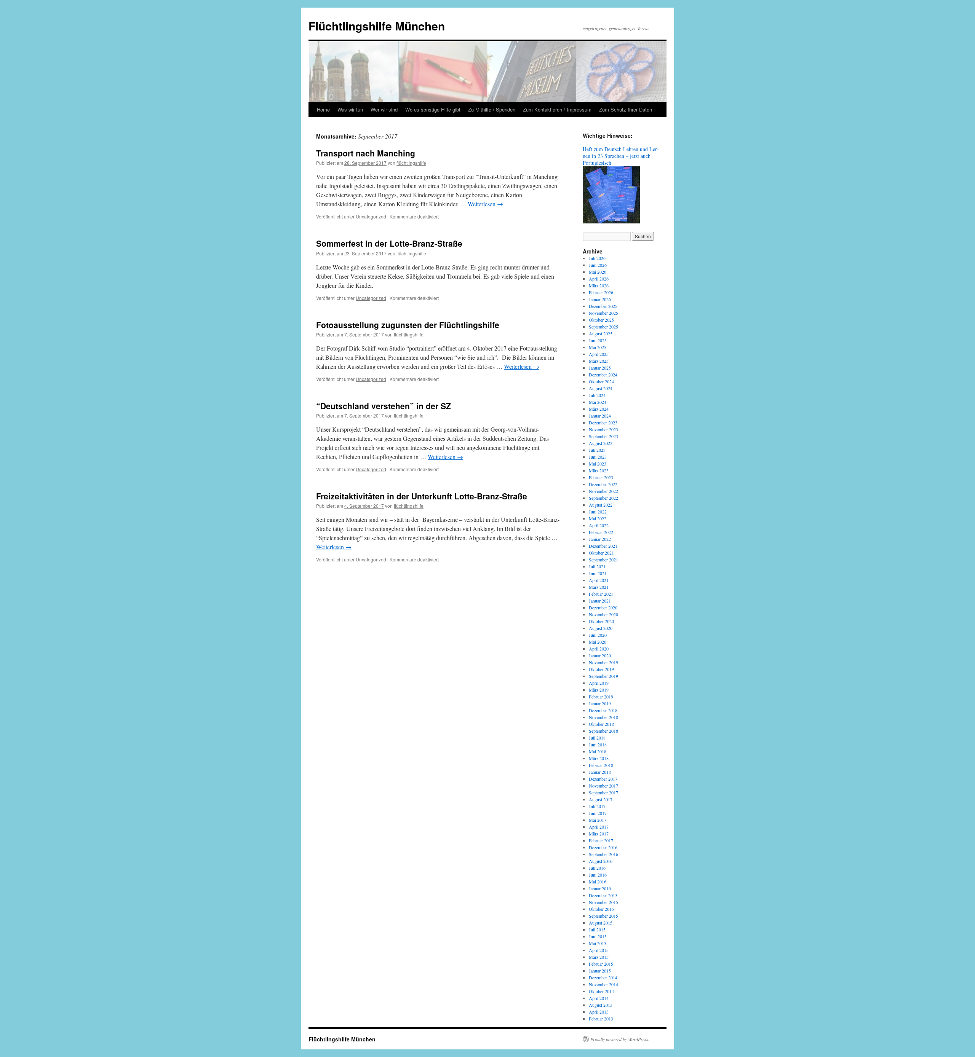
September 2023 (603, 436)
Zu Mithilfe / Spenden (491, 109)
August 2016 (600, 861)
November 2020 (603, 614)
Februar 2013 (601, 1019)
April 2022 (599, 525)
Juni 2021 (598, 573)
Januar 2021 (600, 601)
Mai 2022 (597, 518)
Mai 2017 (597, 820)
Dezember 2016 (603, 847)
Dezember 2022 (603, 484)
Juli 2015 (597, 929)
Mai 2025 (597, 347)
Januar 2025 (600, 368)
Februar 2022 (601, 532)
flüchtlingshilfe (411, 162)
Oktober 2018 (601, 724)
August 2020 (600, 628)
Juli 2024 (597, 395)
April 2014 (599, 998)
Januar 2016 (600, 888)
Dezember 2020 (603, 607)
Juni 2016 (598, 875)
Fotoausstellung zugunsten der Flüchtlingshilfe (407, 324)
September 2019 (603, 676)
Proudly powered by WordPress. (619, 1039)
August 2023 (600, 443)
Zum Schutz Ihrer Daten (625, 109)
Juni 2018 (598, 744)
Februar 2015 (601, 964)
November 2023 (603, 429)
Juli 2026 (597, 258)
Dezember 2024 (603, 374)
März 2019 (599, 690)
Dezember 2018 (603, 710)
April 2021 (599, 580)
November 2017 (603, 786)
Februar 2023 (601, 477)
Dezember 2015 (603, 895)
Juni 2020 (598, 635)
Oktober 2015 (601, 909)
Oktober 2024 (601, 381)
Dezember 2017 (603, 779)
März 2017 (599, 834)
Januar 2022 (600, 539)
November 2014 (603, 984)
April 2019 (599, 683)
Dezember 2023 (603, 422)
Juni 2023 (598, 457)
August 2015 (600, 923)
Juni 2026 (598, 265)
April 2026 (599, 279)
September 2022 (603, 498)
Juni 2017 (598, 813)
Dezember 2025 (603, 306)
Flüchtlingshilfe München (376, 26)
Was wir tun (350, 109)
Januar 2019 (600, 703)
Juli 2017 (597, 806)
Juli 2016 (597, 868)
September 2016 (603, 854)
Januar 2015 (600, 971)
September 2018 (603, 731)
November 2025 (603, 313)
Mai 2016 (597, 881)
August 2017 (600, 799)
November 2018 (603, 717)
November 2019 (603, 662)
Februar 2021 (601, 594)
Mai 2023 (597, 464)
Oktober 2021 (601, 553)
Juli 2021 (597, 566)
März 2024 (599, 409)
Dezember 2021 (603, 546)
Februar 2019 (601, 697)
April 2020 (599, 649)
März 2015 (599, 957)
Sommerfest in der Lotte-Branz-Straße (389, 243)
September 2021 (603, 559)
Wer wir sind (384, 109)
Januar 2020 (600, 655)
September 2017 (603, 792)
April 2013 (599, 1012)
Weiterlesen (485, 204)
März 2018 (599, 758)
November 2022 (603, 491)
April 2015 (599, 950)
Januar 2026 (600, 299)
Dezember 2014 (603, 977)
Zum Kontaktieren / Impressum (557, 109)
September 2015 (603, 916)
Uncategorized (371, 216)
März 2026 (599, 285)
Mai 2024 (597, 402)
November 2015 (603, 902)
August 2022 (600, 505)
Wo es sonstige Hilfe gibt (432, 109)
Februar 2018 (601, 765)
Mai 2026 (597, 272)
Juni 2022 (598, 512)
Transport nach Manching (365, 153)
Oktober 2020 (601, 621)
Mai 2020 (597, 642)
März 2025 (599, 361)
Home (323, 109)
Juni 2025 (598, 340)
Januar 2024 (600, 416)
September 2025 (603, 327)
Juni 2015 (598, 936)
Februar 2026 (601, 292)
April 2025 (599, 354)
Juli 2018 (597, 738)
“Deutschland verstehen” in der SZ (383, 405)
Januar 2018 (600, 772)
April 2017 (599, 827)
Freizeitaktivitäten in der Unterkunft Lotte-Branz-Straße (421, 496)
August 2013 (600, 1005)
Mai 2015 (597, 943)
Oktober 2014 (601, 991)
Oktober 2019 (601, 669)
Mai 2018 (597, 751)
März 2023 (599, 470)
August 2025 (600, 333)
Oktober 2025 (601, 320)
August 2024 (600, 388)
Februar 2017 (601, 840)
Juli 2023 (597, 450)
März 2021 (599, 587)
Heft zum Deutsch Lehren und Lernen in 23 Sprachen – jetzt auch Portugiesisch (621, 155)
